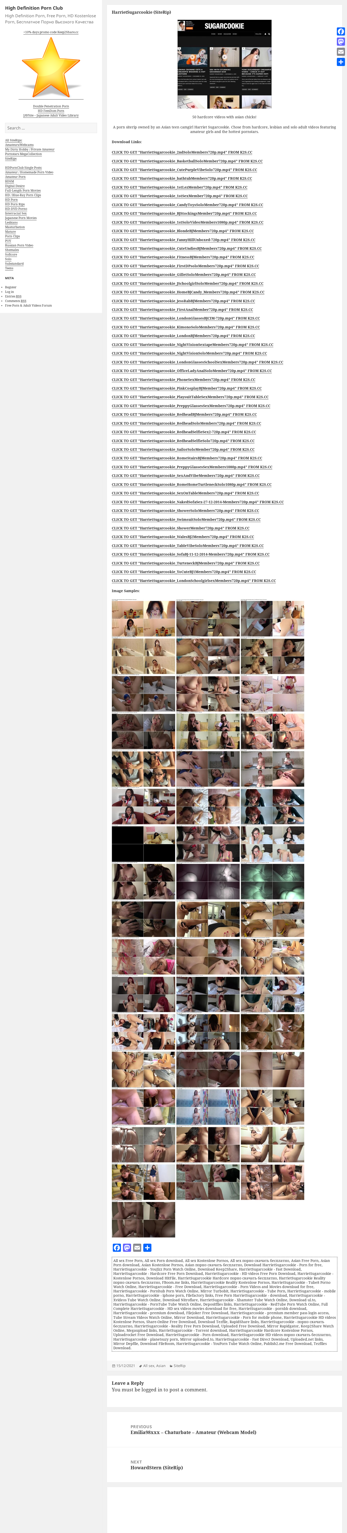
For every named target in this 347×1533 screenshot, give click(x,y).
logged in (151, 1389)
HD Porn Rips (15, 204)
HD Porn (11, 199)
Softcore (11, 254)
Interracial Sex (16, 213)
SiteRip (180, 1365)
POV (8, 241)
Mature (10, 231)
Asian (161, 1365)
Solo (8, 259)
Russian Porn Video (19, 245)
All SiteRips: (13, 140)
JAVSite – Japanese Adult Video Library (51, 115)
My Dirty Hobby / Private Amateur (30, 149)
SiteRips (11, 158)
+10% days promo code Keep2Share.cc (50, 32)
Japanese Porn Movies (21, 218)
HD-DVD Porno (16, 209)
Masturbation (15, 227)
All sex (148, 1365)
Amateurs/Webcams (19, 145)
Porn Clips (12, 236)
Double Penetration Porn (51, 106)
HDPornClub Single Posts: (23, 167)
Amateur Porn (15, 177)
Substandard (14, 263)
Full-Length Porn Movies (23, 190)
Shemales (12, 250)
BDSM (9, 181)
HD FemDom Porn (51, 111)
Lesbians (11, 222)
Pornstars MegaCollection (23, 154)
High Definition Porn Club (34, 8)
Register (11, 287)
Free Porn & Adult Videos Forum (28, 305)
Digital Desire (15, 186)
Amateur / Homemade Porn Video (29, 172)
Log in (9, 292)
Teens (9, 268)
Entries (13, 296)
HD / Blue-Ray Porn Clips (23, 195)
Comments (15, 301)
